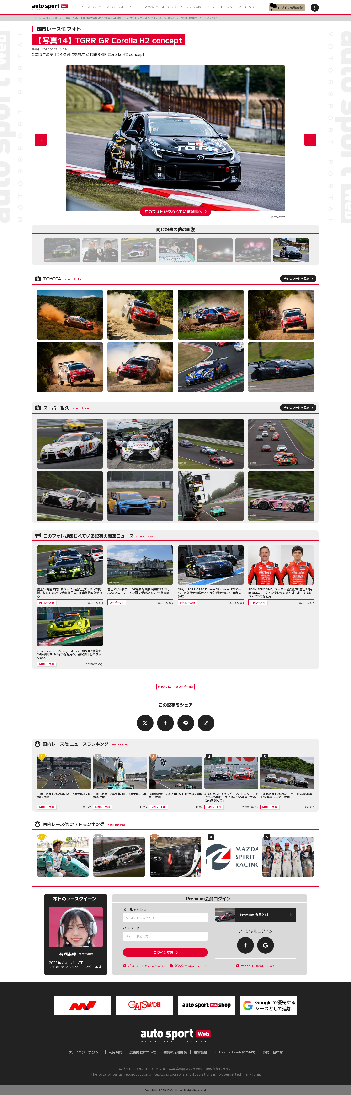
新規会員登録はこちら (191, 966)
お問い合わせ (273, 1052)
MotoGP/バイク (171, 7)
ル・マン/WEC (148, 7)
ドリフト (211, 7)
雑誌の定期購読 (175, 1052)
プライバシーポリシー (85, 1052)
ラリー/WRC (194, 7)
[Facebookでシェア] (165, 723)
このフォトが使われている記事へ (173, 211)
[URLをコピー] (206, 723)
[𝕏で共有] (145, 723)
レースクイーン (231, 7)
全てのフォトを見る (296, 278)
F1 (82, 7)
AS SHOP (251, 7)
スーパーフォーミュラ (120, 7)
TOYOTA (165, 686)
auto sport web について (234, 1052)
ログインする (163, 952)
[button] (310, 140)
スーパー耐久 (186, 686)
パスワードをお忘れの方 (146, 966)
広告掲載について (142, 1052)
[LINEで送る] (185, 723)
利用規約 (115, 1052)
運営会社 (200, 1052)
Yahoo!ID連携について (258, 966)
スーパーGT (95, 7)
